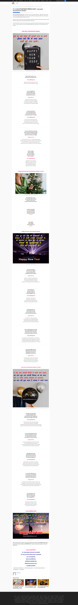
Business (42, 599)
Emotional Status (50, 599)
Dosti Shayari (38, 599)
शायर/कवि (35, 0)
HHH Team (21, 12)
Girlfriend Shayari (41, 598)
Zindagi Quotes (47, 598)
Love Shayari (37, 597)
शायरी (13, 0)
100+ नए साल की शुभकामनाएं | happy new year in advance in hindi (30, 587)
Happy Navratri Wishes (61, 599)
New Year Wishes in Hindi (18, 6)
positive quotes (29, 599)
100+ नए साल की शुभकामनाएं (31, 556)
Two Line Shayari (17, 597)
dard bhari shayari (28, 602)
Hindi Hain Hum (34, 603)
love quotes (55, 599)
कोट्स (16, 0)
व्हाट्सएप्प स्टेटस (21, 0)
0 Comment (31, 12)
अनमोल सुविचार (42, 0)
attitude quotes (24, 599)
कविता (50, 0)
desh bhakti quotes (60, 598)
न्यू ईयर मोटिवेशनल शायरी (22, 569)
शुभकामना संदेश (30, 0)
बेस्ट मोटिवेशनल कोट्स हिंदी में (31, 565)
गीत (27, 0)
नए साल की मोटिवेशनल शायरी (15, 569)
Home (13, 6)
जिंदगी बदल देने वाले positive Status (31, 563)
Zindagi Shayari (29, 598)
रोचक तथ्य (38, 0)
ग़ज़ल (25, 0)
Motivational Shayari (18, 602)
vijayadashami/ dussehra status (42, 602)
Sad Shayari (22, 597)
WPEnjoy (40, 603)
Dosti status (33, 599)
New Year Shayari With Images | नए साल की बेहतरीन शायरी (43, 587)
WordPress (46, 603)
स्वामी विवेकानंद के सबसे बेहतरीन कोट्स (31, 561)
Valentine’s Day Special (47, 597)
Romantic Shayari (24, 598)
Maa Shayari (23, 602)
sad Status (41, 597)
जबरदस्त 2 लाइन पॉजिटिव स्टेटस (31, 559)
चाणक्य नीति (47, 0)
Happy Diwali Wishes (60, 602)
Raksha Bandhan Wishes (53, 598)
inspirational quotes (35, 598)
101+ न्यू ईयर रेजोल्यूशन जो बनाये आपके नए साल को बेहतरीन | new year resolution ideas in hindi (18, 587)
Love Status (52, 597)
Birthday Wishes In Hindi (17, 599)
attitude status (61, 597)
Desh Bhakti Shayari (31, 597)
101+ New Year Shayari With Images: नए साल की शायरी (31, 554)
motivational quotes (18, 598)
